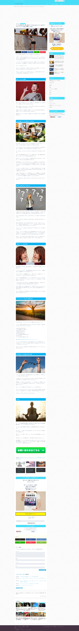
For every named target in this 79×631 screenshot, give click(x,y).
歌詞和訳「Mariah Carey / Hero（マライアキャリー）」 (27, 339)
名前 (16, 558)
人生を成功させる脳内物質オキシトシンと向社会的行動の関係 (29, 576)
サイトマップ (23, 629)
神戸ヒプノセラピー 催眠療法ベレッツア (53, 626)
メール (17, 562)
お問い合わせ (51, 100)
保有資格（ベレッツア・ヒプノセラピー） (55, 105)
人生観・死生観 (18, 574)
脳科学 (50, 85)
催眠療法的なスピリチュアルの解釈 (54, 80)
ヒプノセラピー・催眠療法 (21, 626)
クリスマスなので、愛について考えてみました (40, 470)
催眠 (50, 87)
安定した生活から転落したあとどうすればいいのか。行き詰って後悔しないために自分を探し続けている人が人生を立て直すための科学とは (56, 57)
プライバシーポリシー (52, 103)
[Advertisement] (39, 14)
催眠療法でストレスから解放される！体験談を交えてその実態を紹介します (59, 69)
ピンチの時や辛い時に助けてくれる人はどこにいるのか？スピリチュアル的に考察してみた (33, 579)
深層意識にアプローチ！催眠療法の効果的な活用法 (59, 73)
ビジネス (50, 83)
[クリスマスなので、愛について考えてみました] (40, 464)
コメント (17, 551)
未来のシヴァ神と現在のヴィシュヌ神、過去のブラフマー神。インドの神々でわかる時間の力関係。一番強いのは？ (33, 581)
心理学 (23, 574)
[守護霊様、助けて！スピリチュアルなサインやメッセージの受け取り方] (20, 464)
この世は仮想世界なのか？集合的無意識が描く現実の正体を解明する (59, 62)
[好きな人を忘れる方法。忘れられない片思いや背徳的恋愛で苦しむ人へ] (30, 464)
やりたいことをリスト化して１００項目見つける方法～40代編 (29, 583)
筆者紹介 (50, 107)
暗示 (50, 90)
